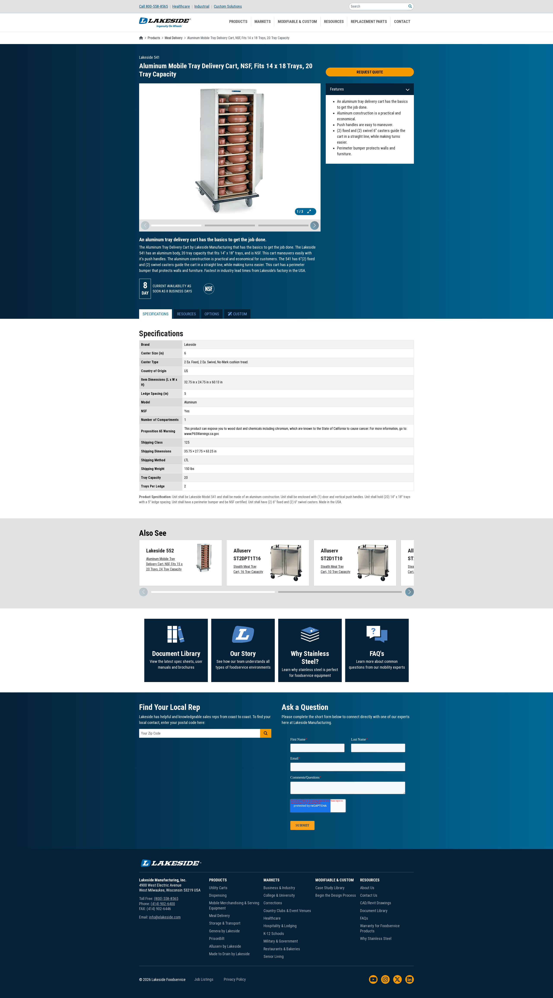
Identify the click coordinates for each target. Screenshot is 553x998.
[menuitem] (155, 6)
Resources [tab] (186, 314)
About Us (367, 887)
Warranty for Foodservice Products (380, 928)
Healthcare (181, 6)
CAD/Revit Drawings (375, 903)
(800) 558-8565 (166, 898)
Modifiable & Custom (297, 21)
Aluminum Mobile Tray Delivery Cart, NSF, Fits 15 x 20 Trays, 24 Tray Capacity (164, 564)
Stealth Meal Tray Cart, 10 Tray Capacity (335, 569)
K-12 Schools (274, 933)
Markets (262, 21)
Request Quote (370, 72)
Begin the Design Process (335, 895)
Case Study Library (330, 887)
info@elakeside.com (165, 917)
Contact (402, 21)
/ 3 (300, 211)
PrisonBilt (216, 938)
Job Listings (203, 979)
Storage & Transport (224, 923)
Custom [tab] (239, 314)
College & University (279, 895)
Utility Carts (218, 887)
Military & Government (281, 941)
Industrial (201, 6)
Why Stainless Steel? (310, 658)
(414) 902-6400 (163, 903)
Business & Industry (279, 887)
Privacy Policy (235, 979)
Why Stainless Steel (375, 938)
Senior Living (274, 956)
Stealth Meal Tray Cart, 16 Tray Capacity (248, 569)
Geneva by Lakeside (224, 931)
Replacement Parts (369, 21)
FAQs (364, 918)
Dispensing (218, 895)
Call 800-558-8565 (153, 6)
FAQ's (377, 654)
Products (238, 21)
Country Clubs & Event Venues (287, 910)
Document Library (176, 654)
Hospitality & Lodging (280, 925)
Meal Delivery (174, 38)
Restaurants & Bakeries (282, 949)
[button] (314, 225)
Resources (334, 21)
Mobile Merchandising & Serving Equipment (234, 905)
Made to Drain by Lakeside (229, 954)
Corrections (273, 903)
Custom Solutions (228, 6)
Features (337, 89)
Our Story (243, 654)
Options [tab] (212, 314)
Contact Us (368, 895)
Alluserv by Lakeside (225, 946)
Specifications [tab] (155, 314)
